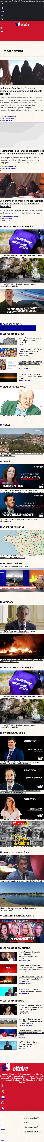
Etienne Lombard (24, 380)
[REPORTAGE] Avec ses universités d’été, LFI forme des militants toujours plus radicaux (21, 256)
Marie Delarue (23, 368)
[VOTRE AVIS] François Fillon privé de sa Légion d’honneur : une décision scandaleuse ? (18, 632)
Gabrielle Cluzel (24, 1014)
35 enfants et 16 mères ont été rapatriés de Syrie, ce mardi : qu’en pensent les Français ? (21, 203)
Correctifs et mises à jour (17, 852)
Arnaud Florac (23, 355)
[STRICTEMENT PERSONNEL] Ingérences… (16, 416)
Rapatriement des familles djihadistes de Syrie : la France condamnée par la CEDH (22, 152)
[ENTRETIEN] (20, 763)
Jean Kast (22, 344)
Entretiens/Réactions (14, 733)
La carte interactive (13, 527)
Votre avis (8, 602)
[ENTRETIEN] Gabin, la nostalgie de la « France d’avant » (21, 846)
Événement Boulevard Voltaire (18, 916)
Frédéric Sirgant (24, 993)
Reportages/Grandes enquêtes (19, 227)
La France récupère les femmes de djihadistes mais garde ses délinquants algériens (21, 91)
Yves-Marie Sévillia (25, 960)
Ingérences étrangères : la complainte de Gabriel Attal (21, 881)
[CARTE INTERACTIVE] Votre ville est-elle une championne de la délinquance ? (17, 557)
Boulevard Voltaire (25, 972)
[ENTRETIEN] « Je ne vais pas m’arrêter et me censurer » (21, 820)
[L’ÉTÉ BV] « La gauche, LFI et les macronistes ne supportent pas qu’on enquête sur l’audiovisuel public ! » (21, 491)
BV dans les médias (12, 563)
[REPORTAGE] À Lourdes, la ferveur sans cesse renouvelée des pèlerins (18, 285)
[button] (22, 316)
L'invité (6, 461)
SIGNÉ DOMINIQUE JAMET (14, 387)
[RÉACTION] (20, 792)
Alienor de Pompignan (26, 1025)
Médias (6, 425)
